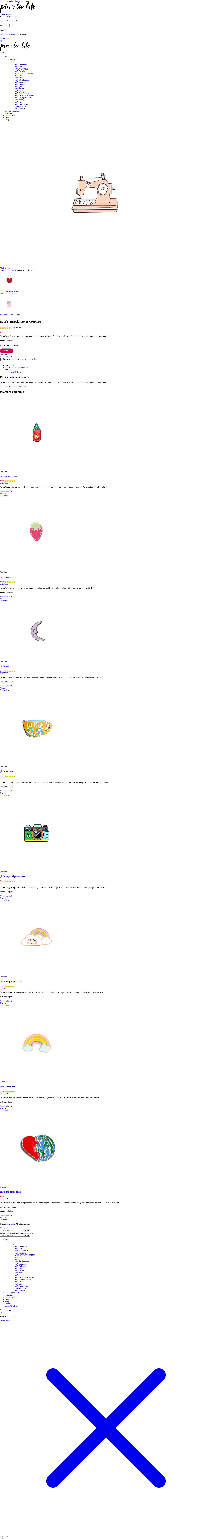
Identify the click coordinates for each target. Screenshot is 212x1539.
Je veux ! (6, 351)
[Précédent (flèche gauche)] (1, 1538)
